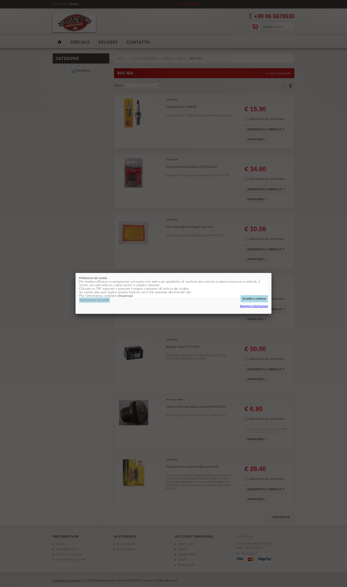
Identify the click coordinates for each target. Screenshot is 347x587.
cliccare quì (125, 296)
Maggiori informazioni (254, 306)
